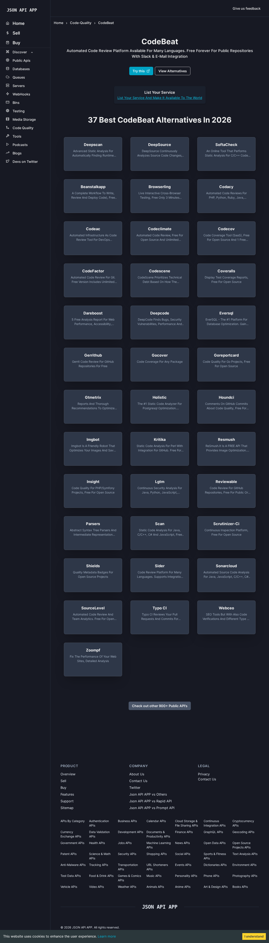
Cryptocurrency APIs (243, 823)
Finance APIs (184, 832)
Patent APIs (68, 854)
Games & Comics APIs (129, 878)
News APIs (182, 843)
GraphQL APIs (213, 832)
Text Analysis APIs (244, 854)
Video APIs (96, 886)
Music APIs (153, 875)
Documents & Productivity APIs (158, 834)
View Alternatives (172, 71)
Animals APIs (155, 886)
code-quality (80, 23)
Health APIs (97, 843)
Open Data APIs (214, 843)
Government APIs (72, 843)
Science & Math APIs (100, 856)
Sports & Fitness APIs (215, 856)
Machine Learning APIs (158, 845)
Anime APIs (182, 886)
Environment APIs (244, 865)
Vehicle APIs (69, 886)
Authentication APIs (99, 823)
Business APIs (127, 821)
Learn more (107, 936)
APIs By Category (73, 821)
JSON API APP (22, 10)
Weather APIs (127, 886)
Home (58, 23)
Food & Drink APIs (101, 875)
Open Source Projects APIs (241, 845)
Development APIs (130, 832)
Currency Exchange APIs (71, 834)
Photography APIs (244, 875)
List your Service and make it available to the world (159, 98)
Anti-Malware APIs (73, 865)
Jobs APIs (125, 843)
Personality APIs (186, 875)
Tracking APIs (98, 865)
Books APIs (240, 886)
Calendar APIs (156, 821)
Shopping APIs (156, 854)
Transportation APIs (128, 867)
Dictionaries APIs (215, 865)
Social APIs (182, 854)
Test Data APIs (71, 875)
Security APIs (127, 854)
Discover (20, 52)
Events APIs (183, 865)
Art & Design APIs (216, 886)
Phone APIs (211, 875)
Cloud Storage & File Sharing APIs (186, 823)
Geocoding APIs (243, 832)
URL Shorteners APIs (157, 867)
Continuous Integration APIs (214, 823)
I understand (254, 936)
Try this (139, 71)
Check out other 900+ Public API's (159, 706)
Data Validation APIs (99, 834)
